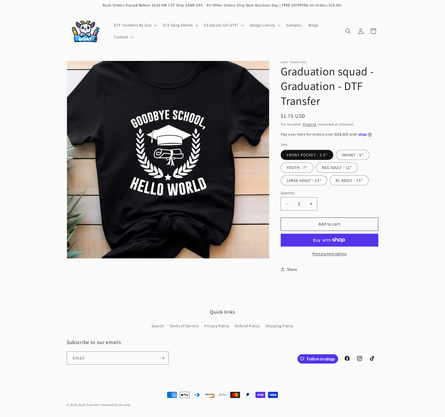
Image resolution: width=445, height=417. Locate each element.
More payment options (329, 253)
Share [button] (292, 269)
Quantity (288, 192)
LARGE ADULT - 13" (304, 180)
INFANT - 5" (353, 154)
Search (157, 325)
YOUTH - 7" (297, 167)
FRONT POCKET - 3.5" (307, 154)
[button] (134, 25)
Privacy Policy (216, 325)
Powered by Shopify (116, 405)
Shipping (309, 124)
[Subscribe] (162, 358)
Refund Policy (247, 325)
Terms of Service (184, 325)
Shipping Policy (279, 325)
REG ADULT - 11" (337, 167)
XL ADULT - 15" (349, 180)
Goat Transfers (89, 405)
